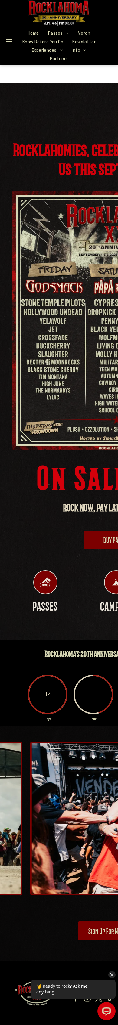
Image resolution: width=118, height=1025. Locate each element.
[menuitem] (33, 33)
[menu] (9, 40)
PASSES (45, 605)
